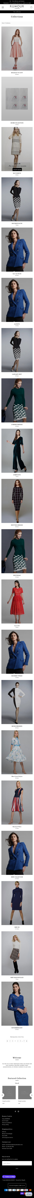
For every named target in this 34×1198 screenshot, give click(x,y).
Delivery (4, 1131)
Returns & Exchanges (7, 1133)
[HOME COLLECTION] (17, 99)
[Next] (32, 1095)
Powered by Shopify (20, 1180)
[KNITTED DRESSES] (17, 501)
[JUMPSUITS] (17, 451)
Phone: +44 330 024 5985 (8, 1146)
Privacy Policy (5, 1124)
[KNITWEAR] (17, 551)
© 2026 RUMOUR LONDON (8, 1180)
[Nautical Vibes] (17, 802)
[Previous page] (7, 1041)
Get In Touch (5, 1120)
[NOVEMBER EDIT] (17, 1004)
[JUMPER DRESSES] (17, 400)
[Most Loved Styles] (17, 752)
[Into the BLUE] (17, 250)
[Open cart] (31, 7)
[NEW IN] (17, 903)
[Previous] (2, 1095)
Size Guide (4, 1135)
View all (17, 1083)
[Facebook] (15, 1111)
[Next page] (27, 1041)
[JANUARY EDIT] (17, 350)
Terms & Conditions (7, 1122)
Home (3, 23)
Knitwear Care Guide (7, 1148)
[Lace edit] (17, 601)
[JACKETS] (17, 300)
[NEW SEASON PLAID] (17, 953)
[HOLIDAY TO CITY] (17, 49)
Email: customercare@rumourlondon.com (12, 1144)
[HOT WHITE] (17, 149)
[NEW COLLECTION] (17, 853)
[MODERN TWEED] (17, 652)
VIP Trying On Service (7, 1137)
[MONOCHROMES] (17, 702)
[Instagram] (18, 1111)
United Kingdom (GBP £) (16, 1185)
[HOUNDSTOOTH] (17, 199)
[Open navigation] (2, 7)
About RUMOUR (6, 1118)
